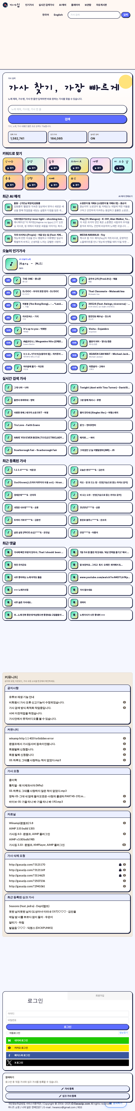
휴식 (73, 178)
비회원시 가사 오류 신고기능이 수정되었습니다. (36, 702)
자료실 (11, 814)
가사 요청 (13, 771)
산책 (30, 178)
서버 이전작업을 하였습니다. (25, 713)
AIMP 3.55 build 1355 (22, 828)
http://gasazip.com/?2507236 (27, 880)
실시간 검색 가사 (14, 378)
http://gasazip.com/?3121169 (27, 870)
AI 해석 (62, 4)
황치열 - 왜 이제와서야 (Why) (26, 785)
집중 (51, 161)
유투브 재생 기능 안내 (21, 696)
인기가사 (29, 4)
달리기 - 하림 (16, 922)
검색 (125, 14)
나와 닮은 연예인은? (31, 1107)
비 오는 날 (121, 161)
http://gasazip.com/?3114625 (27, 875)
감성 (30, 161)
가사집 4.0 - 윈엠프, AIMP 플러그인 (29, 833)
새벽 (95, 161)
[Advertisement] (67, 44)
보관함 (88, 4)
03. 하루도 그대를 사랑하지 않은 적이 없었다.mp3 (38, 790)
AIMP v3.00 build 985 (22, 839)
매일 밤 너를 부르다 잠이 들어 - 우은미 (31, 916)
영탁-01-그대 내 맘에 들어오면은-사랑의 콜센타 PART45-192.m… (47, 796)
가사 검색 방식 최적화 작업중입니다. (30, 707)
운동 (8, 178)
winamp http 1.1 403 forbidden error (31, 738)
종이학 (13, 779)
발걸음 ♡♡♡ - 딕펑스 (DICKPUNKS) (31, 927)
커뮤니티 (13, 729)
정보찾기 (123, 1032)
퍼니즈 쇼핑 (14, 1107)
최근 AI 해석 (11, 196)
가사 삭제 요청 (16, 855)
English (58, 14)
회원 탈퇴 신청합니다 (21, 754)
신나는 (9, 161)
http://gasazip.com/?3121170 (27, 864)
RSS (80, 1107)
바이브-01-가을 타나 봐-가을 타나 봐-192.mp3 (36, 801)
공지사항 (13, 688)
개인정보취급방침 (16, 1103)
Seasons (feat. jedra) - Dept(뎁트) (29, 906)
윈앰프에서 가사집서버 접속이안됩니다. (32, 743)
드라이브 (76, 161)
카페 (51, 178)
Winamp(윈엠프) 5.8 (21, 823)
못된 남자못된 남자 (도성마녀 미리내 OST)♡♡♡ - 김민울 (42, 911)
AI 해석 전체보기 (126, 196)
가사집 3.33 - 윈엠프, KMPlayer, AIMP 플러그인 (37, 844)
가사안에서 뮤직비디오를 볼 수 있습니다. (32, 718)
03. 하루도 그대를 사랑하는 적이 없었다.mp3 (35, 760)
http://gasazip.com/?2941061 (27, 886)
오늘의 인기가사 (13, 251)
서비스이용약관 (33, 1103)
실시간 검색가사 (46, 4)
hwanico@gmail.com (64, 1107)
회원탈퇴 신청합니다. (21, 749)
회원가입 (100, 995)
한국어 (45, 14)
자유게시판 (101, 4)
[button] (67, 1089)
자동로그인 (14, 1033)
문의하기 (117, 1103)
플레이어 (75, 4)
